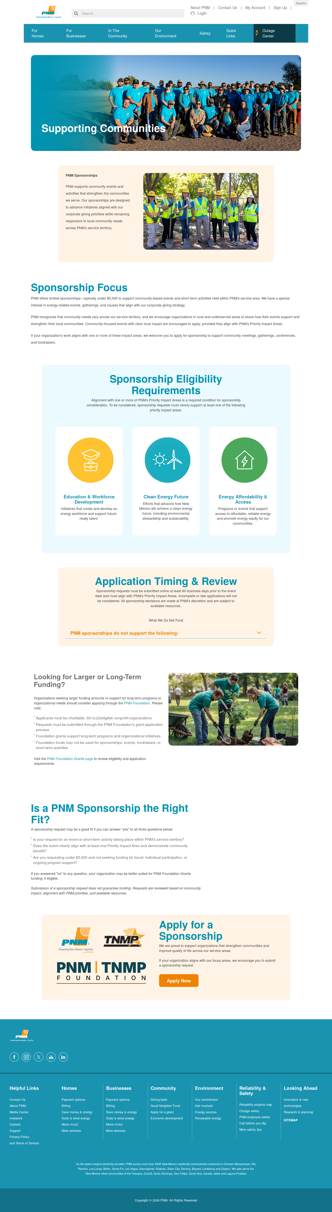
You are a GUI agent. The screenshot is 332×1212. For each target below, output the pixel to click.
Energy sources (206, 1112)
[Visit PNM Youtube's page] (52, 1056)
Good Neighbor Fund (165, 1105)
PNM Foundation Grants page (70, 758)
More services (71, 1130)
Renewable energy (208, 1118)
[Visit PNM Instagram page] (27, 1056)
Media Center (19, 1112)
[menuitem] (41, 33)
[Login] (193, 13)
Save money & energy (77, 1112)
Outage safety (249, 1110)
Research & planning (298, 1112)
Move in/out (70, 1124)
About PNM (18, 1105)
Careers (15, 1124)
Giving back (159, 1099)
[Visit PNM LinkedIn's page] (64, 1056)
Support (15, 1130)
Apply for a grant (162, 1112)
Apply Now (179, 980)
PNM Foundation (137, 702)
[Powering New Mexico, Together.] (48, 11)
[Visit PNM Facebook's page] (15, 1056)
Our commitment (206, 1099)
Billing (66, 1105)
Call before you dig (252, 1123)
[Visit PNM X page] (40, 1056)
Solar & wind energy (76, 1118)
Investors (16, 1118)
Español (301, 3)
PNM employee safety (254, 1117)
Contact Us (17, 1099)
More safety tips (250, 1129)
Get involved (204, 1105)
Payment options (73, 1099)
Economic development (167, 1118)
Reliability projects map (255, 1104)
